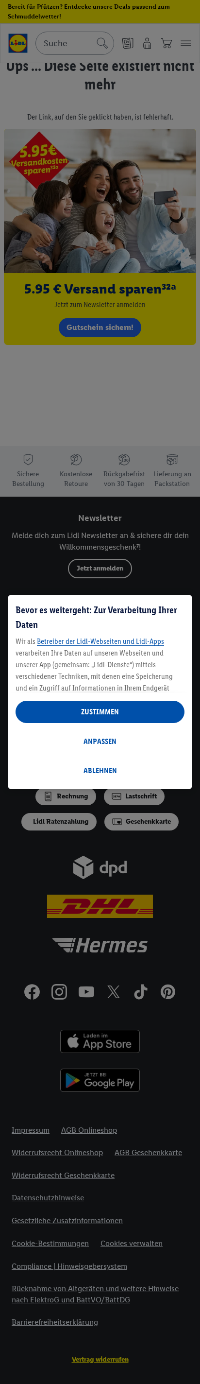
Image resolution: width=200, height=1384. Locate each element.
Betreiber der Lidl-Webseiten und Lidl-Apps (100, 641)
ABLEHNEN (100, 770)
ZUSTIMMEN (100, 711)
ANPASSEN (100, 741)
